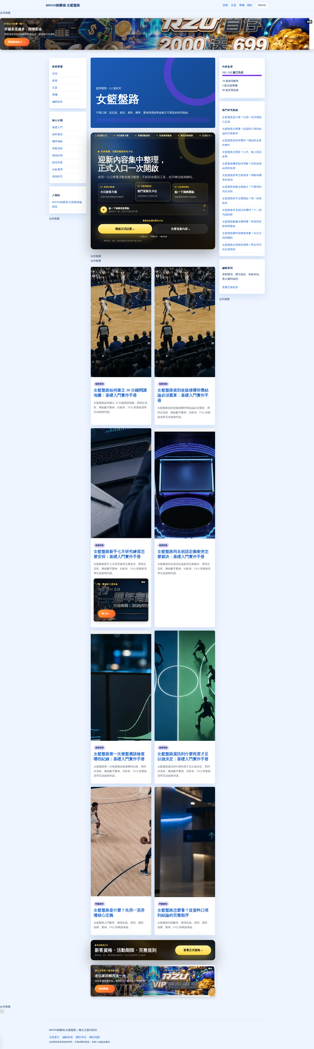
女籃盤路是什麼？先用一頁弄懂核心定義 (242, 119)
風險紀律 (57, 155)
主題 (233, 5)
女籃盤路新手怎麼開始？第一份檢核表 (242, 200)
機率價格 (57, 141)
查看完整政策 (230, 287)
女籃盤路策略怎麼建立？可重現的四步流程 (242, 189)
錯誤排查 (57, 162)
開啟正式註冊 (125, 228)
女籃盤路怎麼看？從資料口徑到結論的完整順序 (242, 131)
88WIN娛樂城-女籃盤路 (63, 5)
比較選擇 (57, 169)
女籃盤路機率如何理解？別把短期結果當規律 (242, 165)
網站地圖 (94, 1037)
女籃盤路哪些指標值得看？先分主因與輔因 (242, 235)
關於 (250, 5)
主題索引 (54, 1037)
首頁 (54, 73)
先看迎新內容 (181, 228)
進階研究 (57, 176)
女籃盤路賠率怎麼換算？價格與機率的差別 (242, 177)
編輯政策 (57, 101)
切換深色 (262, 5)
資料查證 (57, 134)
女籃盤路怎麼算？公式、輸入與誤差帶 (242, 154)
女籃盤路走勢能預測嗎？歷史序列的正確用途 (242, 247)
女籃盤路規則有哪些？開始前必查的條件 (242, 142)
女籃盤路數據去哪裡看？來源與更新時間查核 (242, 223)
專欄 (241, 5)
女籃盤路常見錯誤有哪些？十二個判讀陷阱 (242, 212)
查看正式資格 (193, 950)
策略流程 (57, 148)
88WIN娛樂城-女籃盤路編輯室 (67, 204)
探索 (225, 5)
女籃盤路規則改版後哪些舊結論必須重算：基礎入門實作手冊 (183, 395)
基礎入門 (57, 127)
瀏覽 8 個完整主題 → (107, 120)
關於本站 (81, 1037)
